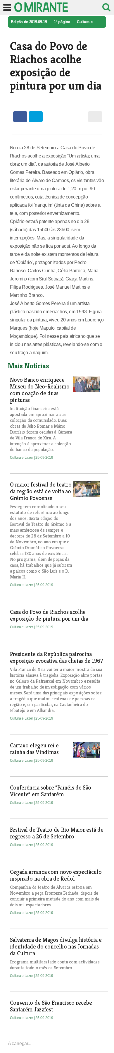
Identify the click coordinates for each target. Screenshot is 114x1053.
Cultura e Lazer (22, 458)
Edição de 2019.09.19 (29, 22)
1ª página (62, 22)
